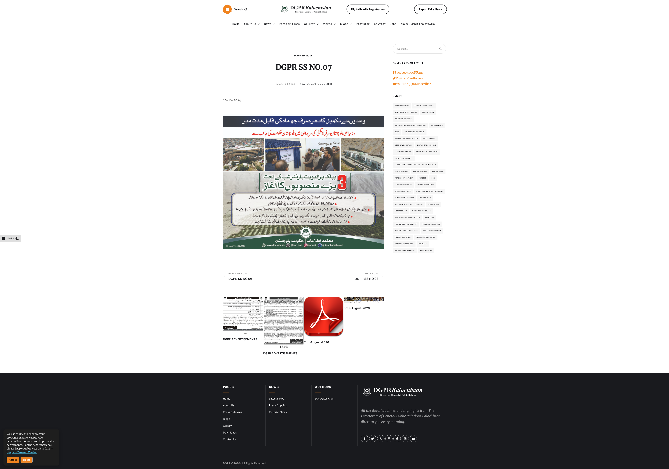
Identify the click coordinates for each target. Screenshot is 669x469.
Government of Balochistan (429, 191)
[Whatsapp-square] (405, 438)
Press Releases (232, 412)
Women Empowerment (405, 250)
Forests (422, 178)
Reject (26, 459)
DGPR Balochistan (403, 145)
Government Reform (404, 198)
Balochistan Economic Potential (410, 125)
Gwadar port (425, 198)
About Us (228, 405)
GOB (433, 178)
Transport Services (404, 244)
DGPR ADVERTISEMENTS (240, 339)
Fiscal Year (437, 171)
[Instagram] (389, 438)
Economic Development (427, 152)
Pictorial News (278, 412)
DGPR (226, 463)
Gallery (227, 425)
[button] (227, 9)
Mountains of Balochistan (407, 217)
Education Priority (404, 158)
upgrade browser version (22, 452)
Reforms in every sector (406, 230)
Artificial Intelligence (406, 112)
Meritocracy (401, 211)
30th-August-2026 (357, 308)
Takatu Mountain (403, 237)
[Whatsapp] (381, 438)
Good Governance (403, 184)
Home (226, 398)
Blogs (226, 419)
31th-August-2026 (316, 342)
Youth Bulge (426, 250)
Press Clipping (278, 405)
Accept (13, 459)
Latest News (276, 398)
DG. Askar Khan (324, 398)
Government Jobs (403, 191)
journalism (433, 204)
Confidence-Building (414, 132)
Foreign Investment (404, 178)
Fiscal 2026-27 (420, 171)
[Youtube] (413, 438)
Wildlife (423, 244)
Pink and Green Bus (431, 224)
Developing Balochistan (406, 138)
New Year (429, 217)
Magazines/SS (303, 55)
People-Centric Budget (406, 224)
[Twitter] (372, 438)
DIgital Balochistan (426, 145)
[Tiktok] (397, 438)
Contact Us (230, 439)
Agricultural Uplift (424, 105)
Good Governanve (425, 184)
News (274, 387)
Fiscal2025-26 (401, 171)
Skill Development (432, 230)
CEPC (397, 132)
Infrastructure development (409, 204)
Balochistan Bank (403, 119)
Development (429, 138)
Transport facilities (425, 237)
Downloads (230, 432)
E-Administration (403, 152)
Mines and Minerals (421, 211)
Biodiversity (437, 125)
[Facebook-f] (364, 438)
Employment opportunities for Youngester (415, 165)
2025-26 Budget (402, 105)
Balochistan (428, 112)
